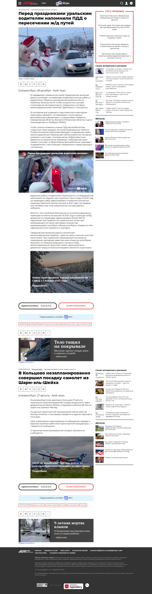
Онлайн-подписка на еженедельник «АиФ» (106, 550)
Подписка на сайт (51, 550)
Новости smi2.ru (26, 362)
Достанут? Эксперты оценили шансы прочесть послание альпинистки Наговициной (119, 102)
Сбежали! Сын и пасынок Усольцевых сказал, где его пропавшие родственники (119, 86)
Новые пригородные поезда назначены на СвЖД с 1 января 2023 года (60, 279)
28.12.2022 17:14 (24, 10)
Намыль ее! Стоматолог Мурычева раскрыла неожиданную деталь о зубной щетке (118, 375)
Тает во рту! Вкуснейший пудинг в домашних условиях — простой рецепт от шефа (118, 383)
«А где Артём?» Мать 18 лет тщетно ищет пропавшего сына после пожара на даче (118, 94)
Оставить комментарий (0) (76, 306)
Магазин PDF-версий (80, 550)
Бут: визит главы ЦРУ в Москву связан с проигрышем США (116, 442)
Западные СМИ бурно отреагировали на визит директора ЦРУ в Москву (118, 427)
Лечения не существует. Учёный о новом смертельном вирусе (118, 406)
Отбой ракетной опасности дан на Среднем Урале (115, 37)
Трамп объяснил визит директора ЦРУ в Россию (117, 138)
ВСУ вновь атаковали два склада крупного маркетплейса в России (117, 146)
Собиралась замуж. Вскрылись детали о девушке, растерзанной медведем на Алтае (118, 414)
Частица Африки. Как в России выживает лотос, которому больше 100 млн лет (119, 399)
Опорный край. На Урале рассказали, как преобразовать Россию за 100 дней (114, 27)
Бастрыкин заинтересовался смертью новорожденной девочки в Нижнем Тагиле (114, 56)
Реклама (38, 550)
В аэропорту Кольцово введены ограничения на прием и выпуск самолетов (114, 46)
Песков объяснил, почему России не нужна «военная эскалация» (118, 130)
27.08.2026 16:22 (24, 369)
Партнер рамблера (55, 585)
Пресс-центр (65, 550)
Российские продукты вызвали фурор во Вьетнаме (116, 154)
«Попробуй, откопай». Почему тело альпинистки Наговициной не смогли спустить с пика (119, 71)
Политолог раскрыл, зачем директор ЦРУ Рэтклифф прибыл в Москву (119, 450)
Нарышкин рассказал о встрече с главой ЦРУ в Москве (117, 122)
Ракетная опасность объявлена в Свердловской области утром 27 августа (114, 18)
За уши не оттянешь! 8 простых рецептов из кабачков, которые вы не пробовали (119, 391)
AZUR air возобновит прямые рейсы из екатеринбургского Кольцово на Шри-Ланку (61, 465)
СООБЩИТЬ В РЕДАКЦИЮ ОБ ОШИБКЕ (62, 553)
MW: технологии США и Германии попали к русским (117, 435)
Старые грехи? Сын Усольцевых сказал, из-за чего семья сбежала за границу (119, 110)
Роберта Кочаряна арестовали (116, 457)
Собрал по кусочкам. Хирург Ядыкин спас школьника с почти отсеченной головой (119, 79)
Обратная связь (41, 553)
